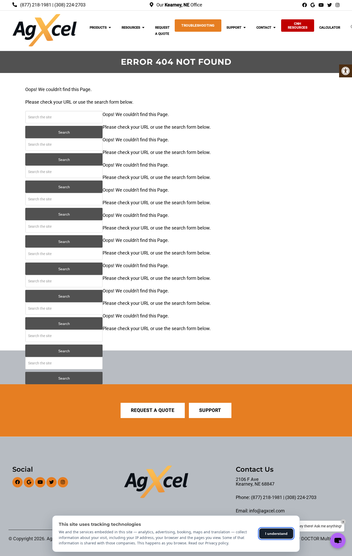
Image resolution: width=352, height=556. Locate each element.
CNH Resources (298, 25)
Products (98, 27)
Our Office (178, 4)
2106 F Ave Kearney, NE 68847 (255, 481)
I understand (276, 534)
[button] (338, 540)
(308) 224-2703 (70, 4)
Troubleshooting (198, 25)
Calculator (329, 27)
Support (234, 27)
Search (64, 132)
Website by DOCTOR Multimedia (310, 538)
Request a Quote (162, 31)
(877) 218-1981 (35, 4)
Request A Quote (152, 410)
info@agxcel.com (267, 511)
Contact (263, 27)
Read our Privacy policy (208, 543)
